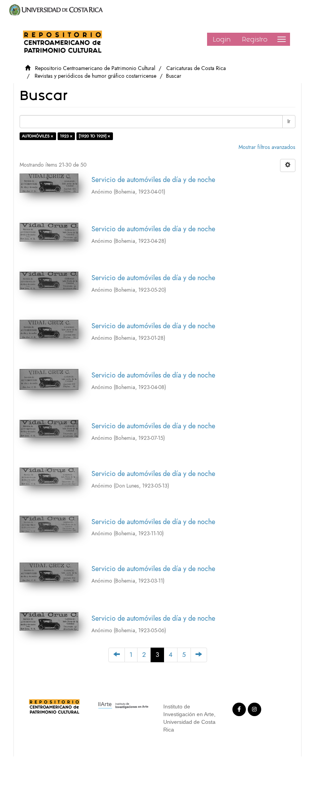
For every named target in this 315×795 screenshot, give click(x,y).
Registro (254, 39)
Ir (288, 121)
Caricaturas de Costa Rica (196, 68)
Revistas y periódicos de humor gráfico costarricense (95, 76)
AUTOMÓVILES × (37, 136)
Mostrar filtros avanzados (267, 147)
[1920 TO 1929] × (94, 136)
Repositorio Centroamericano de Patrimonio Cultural (95, 68)
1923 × (66, 136)
